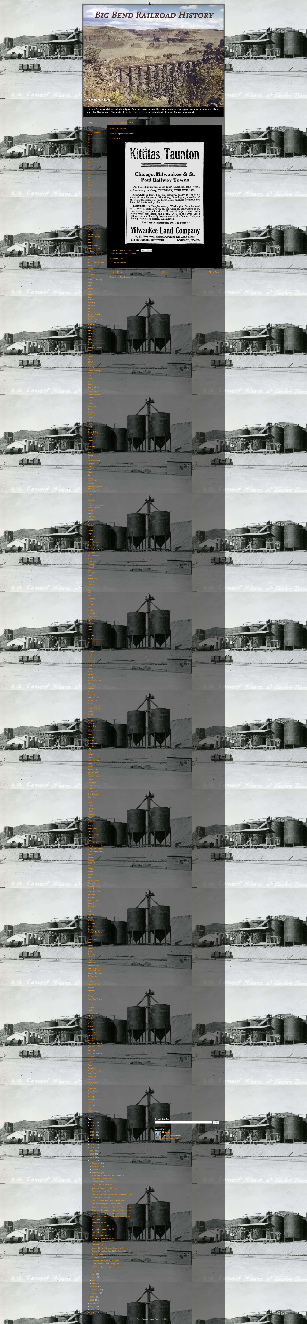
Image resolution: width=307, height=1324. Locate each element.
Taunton (133, 253)
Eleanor (91, 478)
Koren (90, 626)
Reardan (91, 860)
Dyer (89, 469)
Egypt (90, 475)
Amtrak (90, 268)
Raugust (91, 857)
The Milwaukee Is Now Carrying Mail (105, 1260)
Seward (90, 945)
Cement (91, 368)
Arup (89, 285)
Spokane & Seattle (95, 973)
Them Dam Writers (95, 999)
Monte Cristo (92, 726)
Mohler (90, 714)
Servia (90, 942)
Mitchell (90, 712)
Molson (90, 720)
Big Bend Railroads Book (101, 1197)
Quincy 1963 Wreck (95, 849)
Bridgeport (92, 339)
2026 (92, 1122)
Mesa (90, 703)
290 (89, 151)
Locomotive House (99, 1232)
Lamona (91, 638)
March (94, 1287)
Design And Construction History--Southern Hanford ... (112, 1207)
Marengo (91, 683)
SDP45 (167, 1132)
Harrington (92, 573)
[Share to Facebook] (148, 250)
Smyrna (91, 960)
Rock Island (92, 889)
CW (89, 420)
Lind (89, 657)
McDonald (91, 694)
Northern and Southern (93, 773)
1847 (90, 129)
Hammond (92, 564)
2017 (92, 1151)
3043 (90, 160)
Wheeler (91, 1079)
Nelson (90, 758)
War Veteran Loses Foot (101, 1191)
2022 (92, 1135)
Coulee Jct (92, 406)
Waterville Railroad (95, 1054)
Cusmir (90, 418)
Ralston (90, 854)
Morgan (91, 735)
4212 (90, 197)
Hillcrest (91, 587)
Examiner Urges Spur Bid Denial (104, 1188)
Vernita (90, 1021)
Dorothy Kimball (94, 461)
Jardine (90, 604)
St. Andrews (92, 976)
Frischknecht (92, 519)
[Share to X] (146, 250)
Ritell (89, 877)
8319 (90, 217)
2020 (92, 1141)
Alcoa (90, 257)
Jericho (90, 610)
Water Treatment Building (101, 1226)
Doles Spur (92, 452)
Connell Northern (94, 395)
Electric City (92, 481)
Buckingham (92, 345)
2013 (92, 1297)
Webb (90, 1062)
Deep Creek (92, 435)
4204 (90, 194)
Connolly (91, 397)
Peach (90, 823)
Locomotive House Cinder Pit (103, 1229)
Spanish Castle (93, 965)
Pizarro (90, 826)
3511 (89, 171)
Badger (90, 294)
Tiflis (89, 1002)
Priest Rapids (93, 834)
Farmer (90, 503)
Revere (90, 874)
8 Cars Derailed (98, 1182)
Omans (90, 800)
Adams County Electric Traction (94, 236)
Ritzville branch (93, 880)
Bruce (90, 342)
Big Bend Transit (94, 322)
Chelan (90, 375)
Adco (90, 239)
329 (89, 169)
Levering (91, 651)
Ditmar (90, 449)
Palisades (91, 814)
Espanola (91, 491)
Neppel (90, 766)
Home (165, 272)
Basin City (91, 303)
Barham (91, 300)
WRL (89, 1108)
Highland (91, 581)
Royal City (91, 906)
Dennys (90, 441)
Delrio (90, 438)
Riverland (91, 883)
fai (88, 497)
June (94, 1277)
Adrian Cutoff (93, 245)
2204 (90, 137)
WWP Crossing (93, 1111)
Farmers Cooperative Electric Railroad (96, 507)
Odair (90, 785)
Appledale (91, 274)
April (94, 1283)
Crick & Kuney (93, 415)
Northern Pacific (94, 777)
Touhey (90, 1005)
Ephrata (91, 484)
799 (89, 212)
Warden (91, 1035)
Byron (90, 351)
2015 (92, 1157)
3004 (90, 157)
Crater (90, 409)
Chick (90, 378)
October (95, 1169)
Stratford (91, 987)
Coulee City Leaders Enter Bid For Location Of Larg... (112, 1251)
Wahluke (91, 1030)
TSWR (90, 1010)
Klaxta (90, 621)
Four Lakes (92, 516)
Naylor (90, 755)
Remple (91, 869)
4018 (90, 189)
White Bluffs (92, 1082)
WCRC (90, 1059)
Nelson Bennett (93, 760)
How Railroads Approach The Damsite (106, 1204)
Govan (90, 539)
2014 (92, 1160)
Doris (90, 458)
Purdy (90, 840)
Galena (90, 525)
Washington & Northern (93, 1039)
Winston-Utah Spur (95, 1099)
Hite (89, 590)
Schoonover (92, 926)
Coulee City (92, 403)
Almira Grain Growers (96, 262)
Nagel (90, 752)
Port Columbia (93, 828)
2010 (92, 1306)
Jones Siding (92, 613)
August (95, 1271)
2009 (92, 1309)
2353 (90, 140)
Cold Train (91, 381)
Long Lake (92, 663)
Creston (91, 412)
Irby (89, 596)
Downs (90, 466)
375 (89, 180)
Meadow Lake (93, 697)
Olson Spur (92, 797)
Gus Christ (92, 561)
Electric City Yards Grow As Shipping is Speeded (110, 1248)
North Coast (92, 769)
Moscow (91, 740)
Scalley (90, 917)
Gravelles (91, 553)
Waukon (91, 1056)
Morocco (91, 737)
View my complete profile (171, 1138)
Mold (89, 717)
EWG (90, 494)
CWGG (90, 423)
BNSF (90, 328)
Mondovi (91, 723)
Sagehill (91, 915)
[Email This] (142, 250)
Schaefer (91, 920)
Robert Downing (94, 886)
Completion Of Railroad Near (103, 1257)
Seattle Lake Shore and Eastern (95, 933)
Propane (91, 837)
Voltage (90, 1024)
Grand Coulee (93, 542)
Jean (89, 607)
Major (90, 671)
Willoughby (92, 1088)
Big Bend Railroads (95, 319)
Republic (91, 872)
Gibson (90, 531)
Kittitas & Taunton (98, 1254)
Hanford (91, 567)
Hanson (91, 570)
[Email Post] (137, 250)
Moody (90, 732)
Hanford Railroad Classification (103, 1238)
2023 (92, 1132)
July (94, 1274)
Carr (89, 359)
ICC (89, 593)
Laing (90, 632)
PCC (89, 820)
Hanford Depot (97, 1245)
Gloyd (90, 534)
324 (89, 163)
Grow (90, 558)
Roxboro (91, 903)
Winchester (92, 1094)
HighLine (91, 584)
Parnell (90, 817)
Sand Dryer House (99, 1223)
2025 (92, 1126)
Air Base (91, 251)
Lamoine (91, 635)
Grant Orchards (94, 550)
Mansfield (91, 677)
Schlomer (91, 923)
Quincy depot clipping (96, 851)
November (96, 1166)
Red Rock (91, 863)
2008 (92, 1313)
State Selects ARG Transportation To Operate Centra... (112, 1194)
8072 (90, 214)
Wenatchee (92, 1068)
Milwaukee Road (122, 253)
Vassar (90, 1018)
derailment (92, 446)
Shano (90, 948)
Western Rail (92, 1074)
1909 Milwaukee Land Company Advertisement (109, 1267)
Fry (89, 522)
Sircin (90, 957)
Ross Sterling (93, 900)
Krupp (90, 629)
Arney (90, 283)
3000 (90, 154)
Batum (90, 308)
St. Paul (91, 982)
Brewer (90, 336)
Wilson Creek (93, 1091)
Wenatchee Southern (96, 1071)
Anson (90, 271)
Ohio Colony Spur (94, 794)
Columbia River (93, 392)
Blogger (167, 1319)
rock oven (91, 895)
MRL (89, 749)
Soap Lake (92, 962)
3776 (90, 183)
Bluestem (91, 325)
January (95, 1293)
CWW (90, 426)
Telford (90, 996)
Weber (90, 1065)
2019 (92, 1144)
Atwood (90, 288)
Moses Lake (92, 746)
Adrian (90, 242)
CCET (90, 365)
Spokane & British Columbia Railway (94, 969)
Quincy (90, 846)
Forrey (90, 513)
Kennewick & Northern (92, 617)
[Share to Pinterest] (151, 250)
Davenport (92, 429)
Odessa (91, 788)
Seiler (90, 937)
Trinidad (91, 1008)
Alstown (91, 265)
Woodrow (91, 1105)
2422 (90, 143)
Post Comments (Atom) (129, 277)
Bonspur (91, 330)
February (96, 1290)
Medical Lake (93, 700)
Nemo (90, 763)
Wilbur (90, 1085)
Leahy (90, 648)
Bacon (90, 291)
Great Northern (93, 555)
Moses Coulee (93, 743)
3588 (90, 174)
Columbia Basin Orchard (94, 388)
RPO (89, 909)
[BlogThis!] (144, 250)
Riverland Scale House (100, 1235)
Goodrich (91, 536)
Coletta (90, 384)
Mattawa (91, 689)
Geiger (90, 528)
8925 (90, 226)
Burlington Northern (95, 348)
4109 (90, 192)
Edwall (90, 472)
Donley (90, 455)
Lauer (90, 646)
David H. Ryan (93, 432)
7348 (90, 209)
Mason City (92, 686)
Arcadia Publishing (95, 280)
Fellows (90, 510)
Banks (90, 297)
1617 (90, 126)
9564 (90, 232)
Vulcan (90, 1027)
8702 (90, 220)
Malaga (90, 674)
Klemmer (91, 624)
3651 (90, 177)
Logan (90, 660)
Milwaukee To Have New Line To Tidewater (108, 1175)
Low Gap (91, 666)
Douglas (91, 464)
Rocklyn (91, 897)
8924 (90, 223)
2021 (92, 1138)
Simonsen (91, 954)
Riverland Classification (100, 1242)
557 (89, 206)
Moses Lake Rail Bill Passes (102, 1178)
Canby (90, 356)
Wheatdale (92, 1077)
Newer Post (116, 272)
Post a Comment (119, 263)
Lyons (90, 668)
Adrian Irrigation (94, 248)
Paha (90, 811)
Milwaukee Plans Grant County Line (105, 1264)
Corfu (90, 400)
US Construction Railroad (94, 1014)
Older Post (213, 272)
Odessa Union (93, 791)
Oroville (90, 803)
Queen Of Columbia (95, 843)
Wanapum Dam (93, 1032)
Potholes (91, 831)
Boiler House (96, 1219)
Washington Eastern (95, 1043)
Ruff (89, 912)
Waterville (91, 1051)
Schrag (90, 929)
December (96, 1163)
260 (89, 146)
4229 (90, 203)
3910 (90, 186)
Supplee (91, 990)
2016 (92, 1154)
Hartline (91, 576)
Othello (90, 806)
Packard (91, 808)
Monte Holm (92, 729)
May (94, 1280)
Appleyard (91, 277)
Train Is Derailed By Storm (102, 1185)
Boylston (91, 333)
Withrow (91, 1102)
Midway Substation (95, 706)
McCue (90, 692)
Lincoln (90, 654)
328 (89, 166)
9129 (90, 229)
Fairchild (91, 500)
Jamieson (91, 599)
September (96, 1173)
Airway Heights (93, 254)
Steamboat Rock (94, 985)
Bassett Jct (92, 305)
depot (90, 443)
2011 (92, 1303)
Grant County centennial (93, 546)
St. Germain (92, 979)
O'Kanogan (92, 782)
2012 (92, 1300)
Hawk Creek (92, 579)
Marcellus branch (94, 680)
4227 (90, 200)
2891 (90, 148)
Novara (90, 780)
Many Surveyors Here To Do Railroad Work (108, 1200)
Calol (90, 353)
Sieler (90, 951)
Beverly (90, 311)
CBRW (90, 362)
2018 (92, 1148)
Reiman (91, 866)
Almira (90, 259)
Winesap (91, 1097)
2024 (92, 1129)
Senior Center (93, 940)
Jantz (90, 601)
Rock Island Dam (94, 892)
